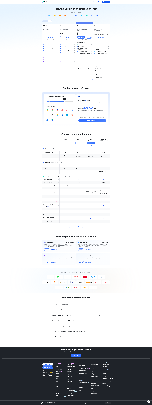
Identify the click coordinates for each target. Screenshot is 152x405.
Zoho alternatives (82, 370)
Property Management (95, 373)
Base (56, 362)
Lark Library (104, 369)
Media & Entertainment (95, 378)
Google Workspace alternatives (82, 363)
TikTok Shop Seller (84, 403)
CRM (80, 380)
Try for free (76, 355)
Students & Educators (83, 389)
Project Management (83, 382)
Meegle (57, 384)
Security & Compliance (106, 375)
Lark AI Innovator (70, 392)
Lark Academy (105, 367)
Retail (92, 371)
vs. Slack (69, 368)
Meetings (57, 367)
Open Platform (58, 389)
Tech (92, 388)
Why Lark (69, 362)
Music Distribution (98, 403)
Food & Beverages (94, 391)
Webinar (57, 376)
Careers (68, 397)
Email (57, 371)
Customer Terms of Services (107, 378)
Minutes (57, 373)
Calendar (57, 379)
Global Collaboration (95, 385)
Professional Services (95, 395)
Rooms (57, 374)
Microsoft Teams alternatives (82, 366)
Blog (103, 362)
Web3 (92, 396)
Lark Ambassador (70, 390)
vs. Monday (69, 369)
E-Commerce (93, 369)
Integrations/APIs (94, 364)
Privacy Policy (104, 376)
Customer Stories (105, 364)
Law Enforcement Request (107, 386)
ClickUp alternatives (83, 373)
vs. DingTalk (69, 381)
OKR (56, 388)
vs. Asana (69, 373)
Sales (80, 385)
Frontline (92, 386)
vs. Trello (69, 378)
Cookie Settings (105, 385)
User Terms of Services (106, 380)
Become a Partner (70, 393)
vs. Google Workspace (71, 364)
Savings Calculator (59, 397)
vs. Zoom (69, 383)
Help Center (104, 366)
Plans (57, 395)
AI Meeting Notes (59, 369)
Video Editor (91, 403)
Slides (57, 378)
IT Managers (81, 390)
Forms (57, 386)
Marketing (81, 387)
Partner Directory (70, 395)
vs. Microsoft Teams (71, 366)
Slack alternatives (82, 368)
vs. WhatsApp (70, 374)
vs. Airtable (69, 376)
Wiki (56, 383)
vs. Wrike (69, 379)
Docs (57, 366)
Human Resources (82, 384)
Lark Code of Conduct (106, 381)
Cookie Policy (104, 383)
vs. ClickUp (69, 371)
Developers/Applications (96, 362)
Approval (57, 381)
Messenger (58, 364)
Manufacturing (94, 374)
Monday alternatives (83, 371)
